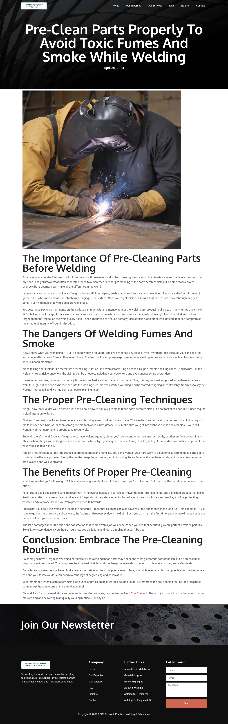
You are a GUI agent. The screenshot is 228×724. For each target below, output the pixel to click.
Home (116, 5)
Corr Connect (139, 593)
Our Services (155, 5)
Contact (200, 5)
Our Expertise (133, 5)
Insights (185, 5)
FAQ (171, 5)
